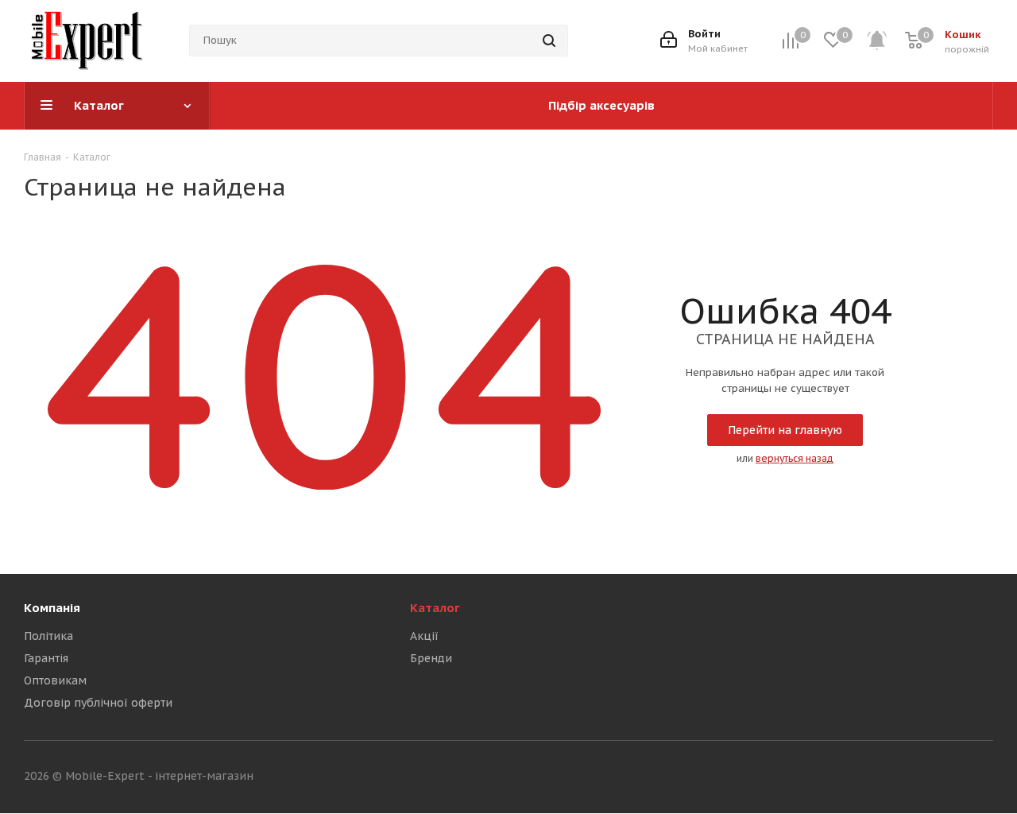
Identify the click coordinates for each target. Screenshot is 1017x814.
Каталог (435, 607)
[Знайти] (549, 40)
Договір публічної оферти (98, 703)
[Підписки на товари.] (885, 41)
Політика (48, 636)
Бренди (431, 658)
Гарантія (46, 658)
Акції (424, 636)
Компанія (52, 607)
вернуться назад (794, 458)
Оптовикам (55, 680)
